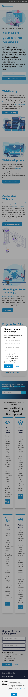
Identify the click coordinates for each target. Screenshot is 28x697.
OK (14, 694)
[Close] (24, 328)
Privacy (17, 366)
